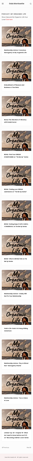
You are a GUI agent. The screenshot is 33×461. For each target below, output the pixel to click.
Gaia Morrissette (16, 3)
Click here (9, 19)
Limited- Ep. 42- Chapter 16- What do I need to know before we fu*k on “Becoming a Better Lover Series (16, 435)
